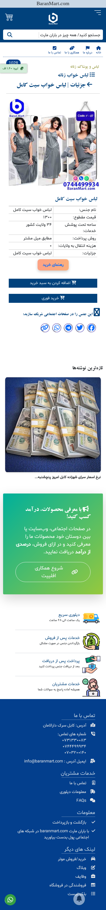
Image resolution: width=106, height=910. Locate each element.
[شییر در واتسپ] (57, 329)
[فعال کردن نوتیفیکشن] (79, 899)
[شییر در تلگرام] (68, 329)
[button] (97, 12)
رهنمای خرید (53, 265)
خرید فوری (51, 298)
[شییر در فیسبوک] (91, 329)
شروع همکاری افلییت (49, 572)
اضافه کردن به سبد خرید (51, 283)
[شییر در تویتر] (80, 329)
